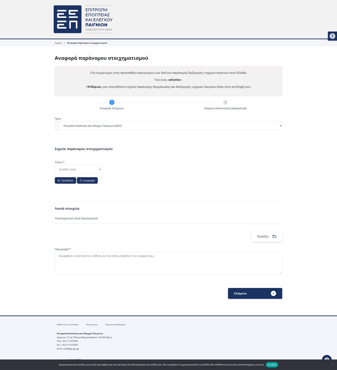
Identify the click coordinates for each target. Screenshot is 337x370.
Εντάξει (272, 364)
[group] (168, 105)
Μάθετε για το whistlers (67, 324)
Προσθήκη (67, 180)
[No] (332, 364)
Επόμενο (240, 293)
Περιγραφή (63, 249)
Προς (58, 118)
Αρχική (58, 42)
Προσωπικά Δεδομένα (115, 324)
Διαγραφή (89, 180)
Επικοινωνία (92, 324)
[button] (332, 36)
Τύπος (59, 162)
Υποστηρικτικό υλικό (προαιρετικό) (76, 218)
